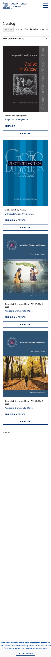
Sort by (19, 29)
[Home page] (18, 5)
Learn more (41, 648)
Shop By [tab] (8, 29)
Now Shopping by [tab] (12, 39)
